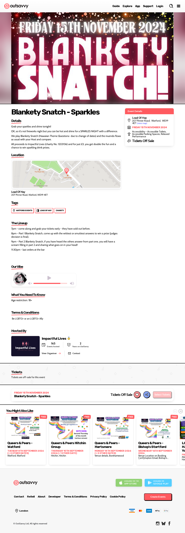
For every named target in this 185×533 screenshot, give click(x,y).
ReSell (31, 496)
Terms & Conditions (75, 496)
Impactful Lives (54, 338)
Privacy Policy (98, 496)
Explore (127, 6)
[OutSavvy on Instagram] (157, 523)
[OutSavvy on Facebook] (169, 523)
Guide (116, 6)
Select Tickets (162, 394)
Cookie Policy (118, 496)
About (41, 496)
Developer (54, 496)
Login (159, 6)
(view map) (142, 123)
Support (148, 6)
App (137, 6)
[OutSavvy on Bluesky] (163, 523)
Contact (19, 496)
